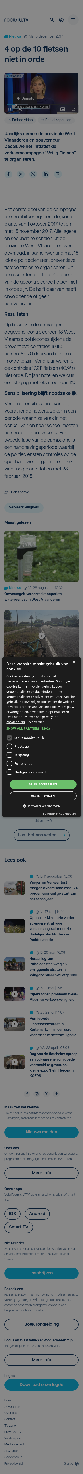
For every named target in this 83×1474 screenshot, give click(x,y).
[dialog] (41, 737)
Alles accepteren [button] (43, 784)
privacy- (48, 717)
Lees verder (35, 722)
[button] (41, 729)
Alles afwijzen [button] (43, 796)
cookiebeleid (15, 722)
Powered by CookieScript (59, 813)
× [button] (73, 662)
